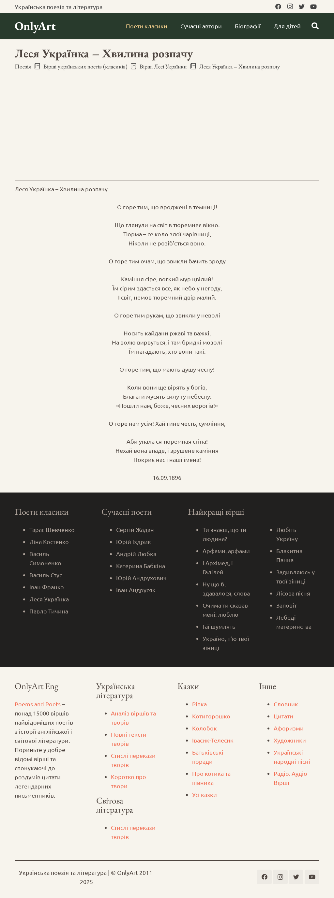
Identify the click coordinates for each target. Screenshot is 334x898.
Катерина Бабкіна (140, 565)
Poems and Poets (38, 703)
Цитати (283, 716)
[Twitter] (302, 6)
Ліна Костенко (49, 541)
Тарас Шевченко (52, 529)
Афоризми (289, 728)
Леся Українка (49, 599)
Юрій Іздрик (133, 541)
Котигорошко (211, 716)
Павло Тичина (48, 611)
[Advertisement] (167, 124)
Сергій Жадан (135, 529)
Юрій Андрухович (141, 577)
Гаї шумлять (219, 626)
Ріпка (199, 703)
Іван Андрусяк (136, 589)
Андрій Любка (136, 553)
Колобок (204, 728)
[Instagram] (290, 6)
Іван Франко (46, 586)
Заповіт (286, 605)
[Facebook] (278, 6)
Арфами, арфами (226, 550)
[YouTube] (313, 6)
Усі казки (204, 794)
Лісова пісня (293, 593)
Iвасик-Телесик (213, 740)
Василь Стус (45, 574)
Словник (286, 703)
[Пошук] (315, 26)
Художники (290, 740)
